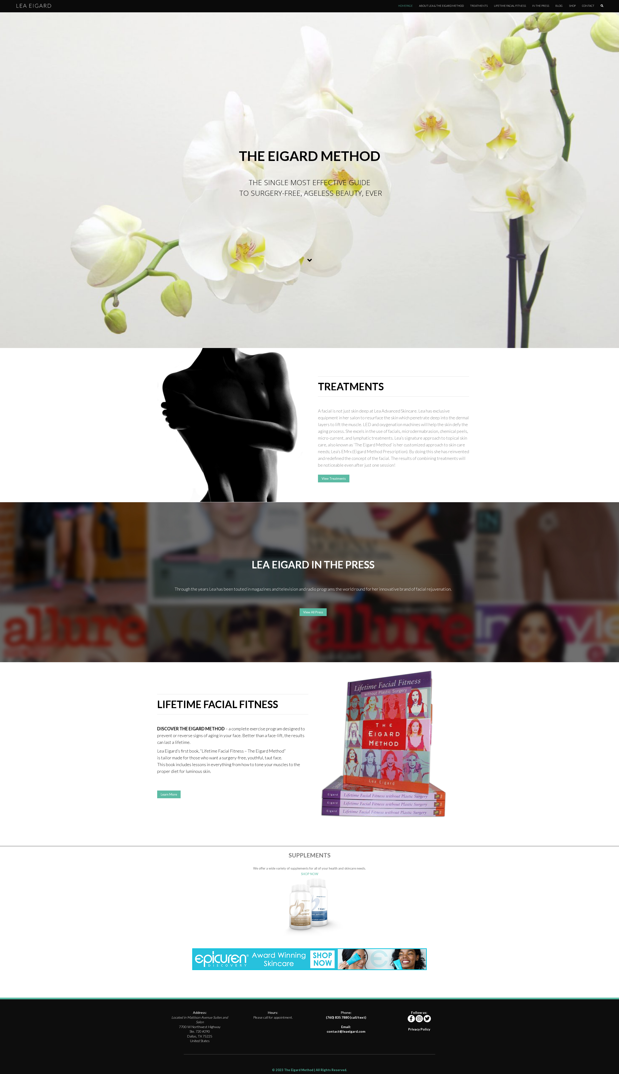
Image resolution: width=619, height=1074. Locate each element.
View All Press (313, 612)
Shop (572, 5)
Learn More (169, 794)
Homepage (405, 5)
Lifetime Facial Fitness (510, 5)
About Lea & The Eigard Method (441, 5)
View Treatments (334, 478)
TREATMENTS (479, 5)
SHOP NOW (309, 874)
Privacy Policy (419, 1029)
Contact (588, 5)
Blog (559, 5)
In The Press (540, 5)
